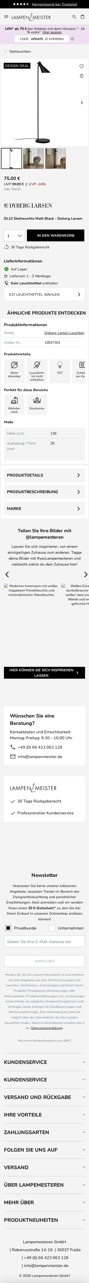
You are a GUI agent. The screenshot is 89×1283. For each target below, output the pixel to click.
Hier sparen (52, 32)
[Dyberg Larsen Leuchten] (28, 205)
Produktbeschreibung (32, 491)
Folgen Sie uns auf (31, 1149)
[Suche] (74, 16)
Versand (16, 1167)
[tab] (44, 1062)
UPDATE (42, 39)
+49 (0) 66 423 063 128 (40, 747)
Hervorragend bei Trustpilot (54, 4)
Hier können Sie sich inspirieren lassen (41, 673)
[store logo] (34, 16)
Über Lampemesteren (34, 1184)
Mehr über (19, 1202)
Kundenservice (25, 1062)
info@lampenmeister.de (40, 756)
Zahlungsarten (26, 1132)
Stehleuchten (20, 51)
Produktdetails (25, 475)
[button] (11, 158)
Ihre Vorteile (23, 1114)
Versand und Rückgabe (37, 1097)
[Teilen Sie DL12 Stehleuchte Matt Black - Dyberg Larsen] (81, 75)
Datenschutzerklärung (47, 1028)
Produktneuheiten (31, 1220)
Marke (14, 508)
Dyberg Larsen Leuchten (64, 332)
